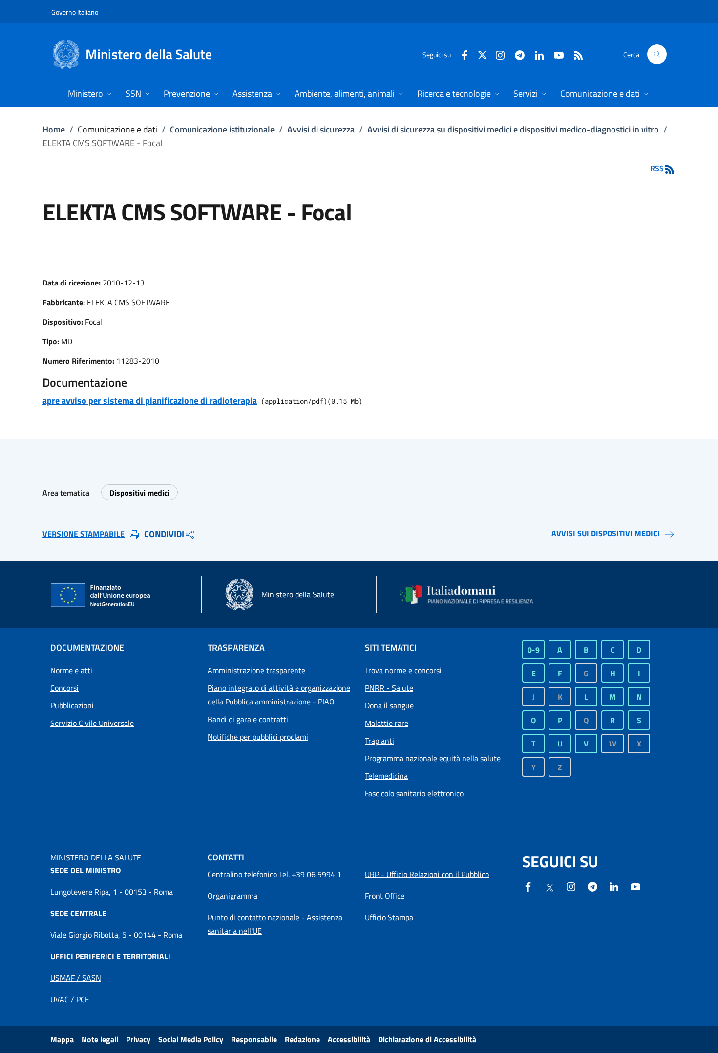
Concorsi (64, 688)
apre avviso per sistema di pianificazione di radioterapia (149, 400)
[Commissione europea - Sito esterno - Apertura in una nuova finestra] (101, 595)
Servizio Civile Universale (92, 723)
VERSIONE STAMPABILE (83, 534)
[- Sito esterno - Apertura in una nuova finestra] (635, 886)
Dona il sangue (389, 705)
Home (53, 129)
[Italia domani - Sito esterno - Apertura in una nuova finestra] (473, 594)
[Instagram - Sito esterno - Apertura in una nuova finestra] (496, 54)
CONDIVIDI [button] (164, 534)
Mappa (62, 1039)
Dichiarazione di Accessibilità (427, 1039)
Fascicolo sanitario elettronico (414, 793)
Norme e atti (71, 670)
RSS (657, 168)
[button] (657, 54)
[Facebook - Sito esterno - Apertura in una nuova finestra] (460, 54)
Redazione (302, 1039)
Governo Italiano (74, 12)
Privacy (138, 1039)
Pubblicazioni (72, 705)
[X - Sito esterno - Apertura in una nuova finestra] (482, 54)
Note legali (100, 1039)
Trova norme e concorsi (403, 670)
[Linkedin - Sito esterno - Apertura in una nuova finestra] (535, 54)
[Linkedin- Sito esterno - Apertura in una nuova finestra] (614, 886)
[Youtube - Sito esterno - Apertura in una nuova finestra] (555, 54)
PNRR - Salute (389, 688)
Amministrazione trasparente (256, 670)
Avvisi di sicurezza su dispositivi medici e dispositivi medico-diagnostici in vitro (513, 129)
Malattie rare (386, 723)
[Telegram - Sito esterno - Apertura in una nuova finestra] (592, 886)
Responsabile (254, 1039)
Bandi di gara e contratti (248, 719)
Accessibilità (349, 1039)
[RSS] (574, 54)
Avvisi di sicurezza (321, 129)
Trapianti (379, 740)
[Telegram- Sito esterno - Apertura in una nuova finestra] (516, 54)
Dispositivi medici (139, 493)
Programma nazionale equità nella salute (433, 758)
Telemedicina (386, 776)
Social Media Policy (190, 1039)
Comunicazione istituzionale (222, 129)
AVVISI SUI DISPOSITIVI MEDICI (605, 533)
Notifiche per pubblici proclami (258, 737)
